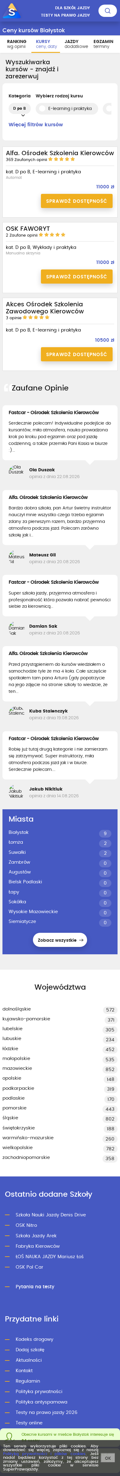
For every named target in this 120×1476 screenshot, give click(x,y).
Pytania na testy (35, 1287)
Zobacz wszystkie (58, 940)
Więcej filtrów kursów (36, 124)
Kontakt (24, 1370)
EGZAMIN (103, 44)
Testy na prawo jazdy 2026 (47, 1412)
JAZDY (76, 44)
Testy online (29, 1423)
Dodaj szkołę (30, 1350)
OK (108, 1458)
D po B (19, 108)
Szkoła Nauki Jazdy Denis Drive (51, 1215)
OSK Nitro (26, 1225)
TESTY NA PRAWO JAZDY (65, 16)
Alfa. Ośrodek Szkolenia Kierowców (48, 497)
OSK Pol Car (29, 1267)
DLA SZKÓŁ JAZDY (72, 8)
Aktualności (29, 1360)
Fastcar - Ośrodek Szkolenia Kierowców (54, 412)
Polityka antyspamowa (41, 1402)
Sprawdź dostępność (76, 201)
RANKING (16, 44)
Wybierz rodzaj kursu (59, 96)
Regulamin (28, 1381)
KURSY (46, 44)
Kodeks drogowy (34, 1339)
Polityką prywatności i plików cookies (44, 1454)
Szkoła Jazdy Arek (36, 1236)
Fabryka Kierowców (38, 1246)
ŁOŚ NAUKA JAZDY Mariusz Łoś (50, 1256)
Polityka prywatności (39, 1391)
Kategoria (20, 96)
